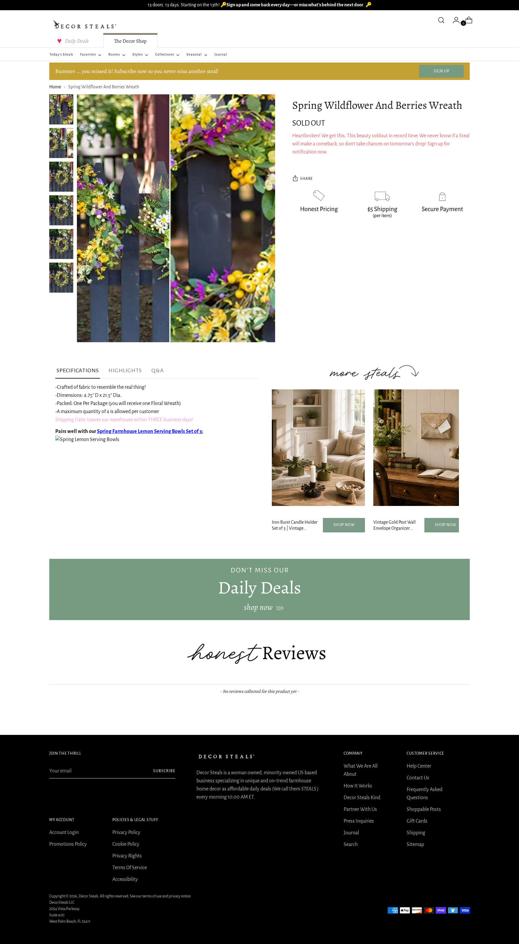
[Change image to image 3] (61, 177)
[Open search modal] (441, 20)
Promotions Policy (68, 844)
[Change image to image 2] (61, 143)
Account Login (64, 832)
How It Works (358, 786)
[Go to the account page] (454, 20)
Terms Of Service (129, 867)
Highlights (125, 370)
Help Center (419, 766)
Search (351, 844)
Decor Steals (88, 896)
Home (55, 86)
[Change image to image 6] (61, 278)
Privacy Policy (126, 832)
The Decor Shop (130, 41)
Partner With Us (360, 809)
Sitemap (415, 844)
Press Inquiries (359, 821)
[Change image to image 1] (61, 109)
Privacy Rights (127, 856)
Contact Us (418, 778)
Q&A (157, 370)
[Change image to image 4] (61, 210)
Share (306, 179)
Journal (351, 833)
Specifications (77, 370)
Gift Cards (417, 821)
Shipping (416, 833)
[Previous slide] (280, 450)
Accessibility (125, 879)
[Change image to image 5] (61, 244)
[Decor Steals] (85, 25)
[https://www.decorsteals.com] (259, 589)
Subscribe (164, 771)
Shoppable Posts (424, 809)
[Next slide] (450, 450)
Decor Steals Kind (362, 797)
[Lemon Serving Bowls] (87, 439)
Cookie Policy (125, 844)
